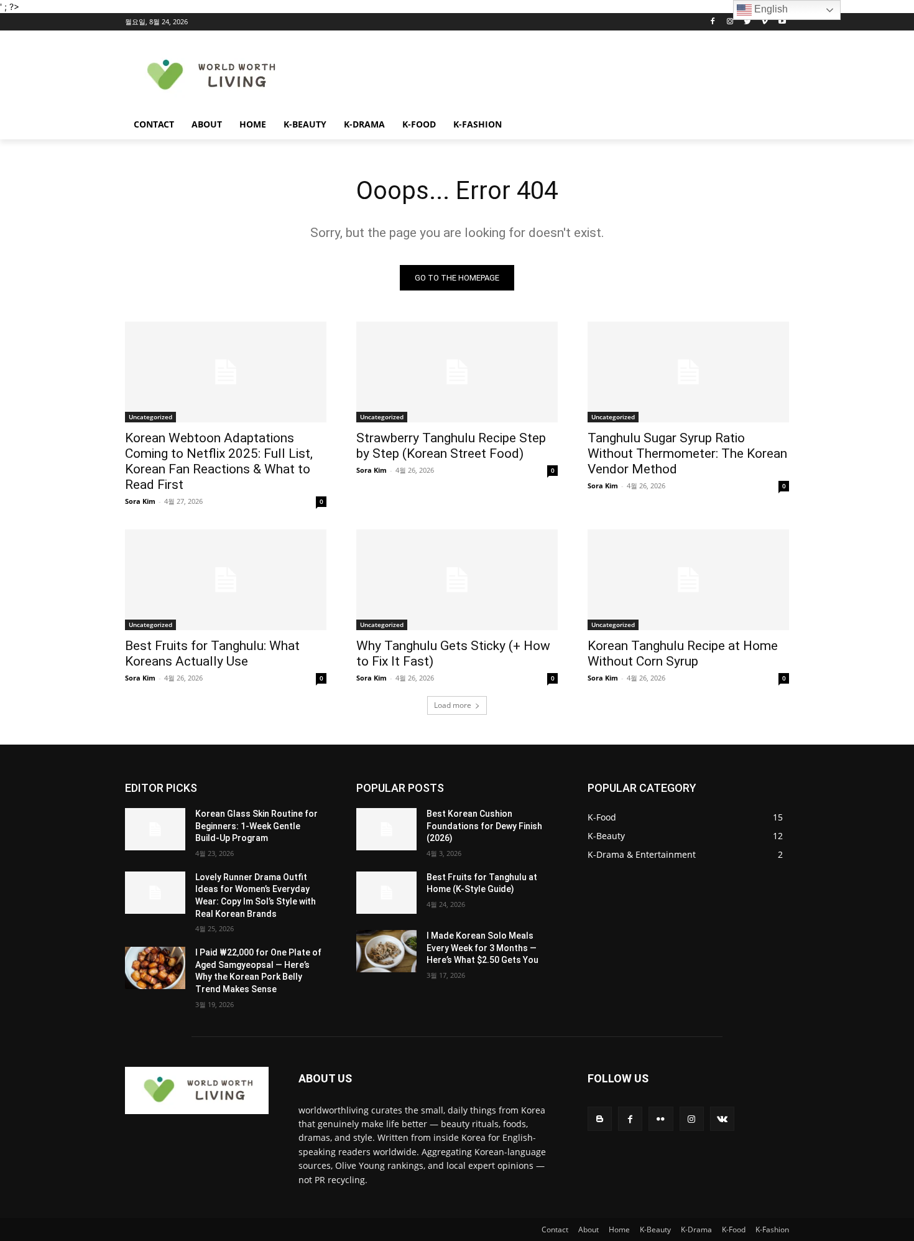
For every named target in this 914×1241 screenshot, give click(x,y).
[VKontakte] (722, 1119)
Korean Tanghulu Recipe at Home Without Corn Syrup (683, 653)
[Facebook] (713, 22)
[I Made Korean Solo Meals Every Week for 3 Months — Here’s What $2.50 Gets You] (386, 951)
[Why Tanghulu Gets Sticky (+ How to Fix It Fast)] (457, 579)
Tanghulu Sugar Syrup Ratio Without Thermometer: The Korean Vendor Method (687, 453)
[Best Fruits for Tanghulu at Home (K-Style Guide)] (386, 892)
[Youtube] (782, 22)
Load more (452, 705)
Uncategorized (150, 416)
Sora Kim (140, 501)
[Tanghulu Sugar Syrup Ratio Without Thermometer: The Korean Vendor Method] (688, 372)
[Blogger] (600, 1119)
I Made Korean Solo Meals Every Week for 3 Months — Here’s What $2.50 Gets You (482, 948)
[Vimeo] (764, 22)
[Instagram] (730, 22)
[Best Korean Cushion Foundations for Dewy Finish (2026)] (386, 829)
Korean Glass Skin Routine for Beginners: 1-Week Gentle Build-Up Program (256, 826)
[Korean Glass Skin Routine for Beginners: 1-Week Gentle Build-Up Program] (155, 829)
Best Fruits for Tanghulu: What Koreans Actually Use (212, 653)
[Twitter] (748, 22)
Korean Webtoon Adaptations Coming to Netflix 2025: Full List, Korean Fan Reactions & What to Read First (219, 461)
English (770, 9)
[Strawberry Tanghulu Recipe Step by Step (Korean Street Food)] (457, 372)
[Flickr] (661, 1119)
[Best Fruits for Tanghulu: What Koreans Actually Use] (225, 579)
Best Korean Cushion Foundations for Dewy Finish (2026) (484, 826)
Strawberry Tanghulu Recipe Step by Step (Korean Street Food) (451, 445)
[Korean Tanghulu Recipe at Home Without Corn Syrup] (688, 579)
